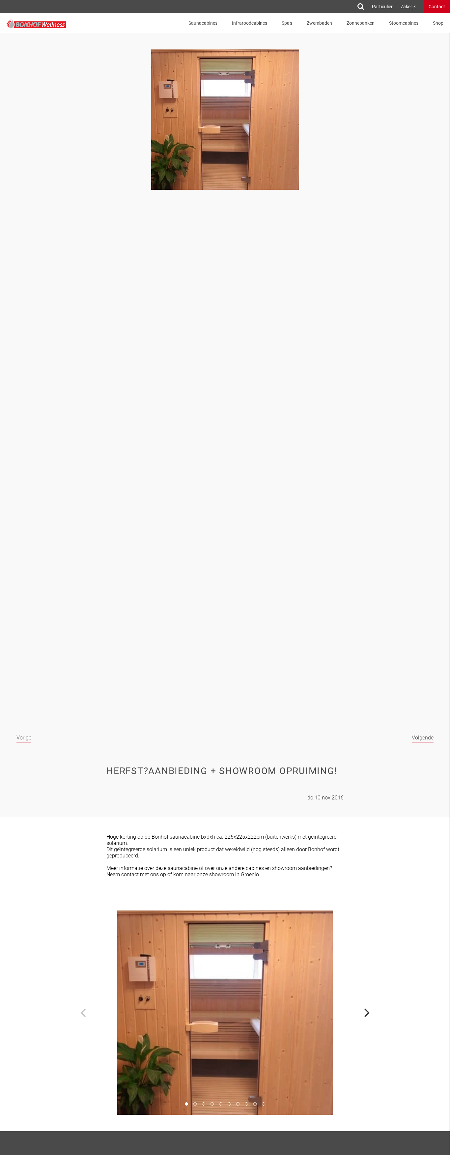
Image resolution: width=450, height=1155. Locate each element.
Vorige (23, 738)
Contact (437, 6)
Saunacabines (202, 23)
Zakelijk (408, 6)
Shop (438, 23)
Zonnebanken (361, 23)
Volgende (423, 738)
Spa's (287, 23)
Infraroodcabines (249, 23)
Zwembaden (319, 23)
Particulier (382, 6)
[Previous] (84, 1012)
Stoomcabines (403, 23)
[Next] (366, 1012)
